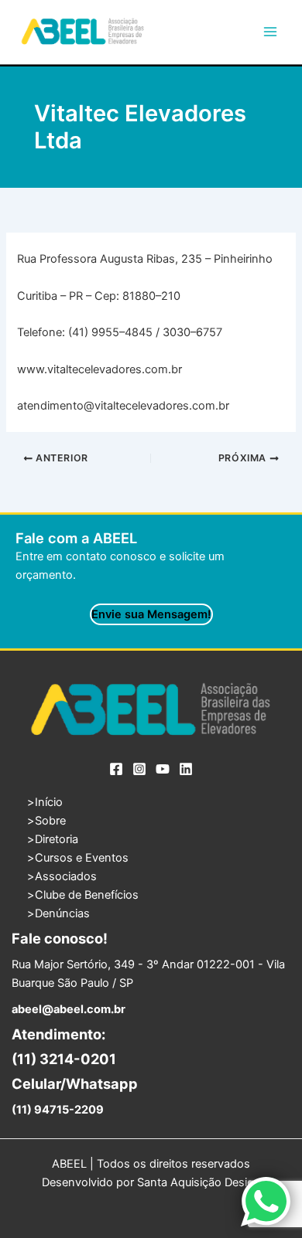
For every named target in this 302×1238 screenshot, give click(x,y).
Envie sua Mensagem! (151, 614)
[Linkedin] (186, 769)
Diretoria (56, 839)
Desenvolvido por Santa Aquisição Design (151, 1182)
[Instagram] (139, 769)
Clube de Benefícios (87, 895)
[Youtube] (163, 769)
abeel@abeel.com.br (68, 1009)
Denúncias (62, 913)
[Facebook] (116, 769)
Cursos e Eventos (82, 858)
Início (49, 802)
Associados (66, 876)
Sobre (50, 821)
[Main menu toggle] (270, 31)
